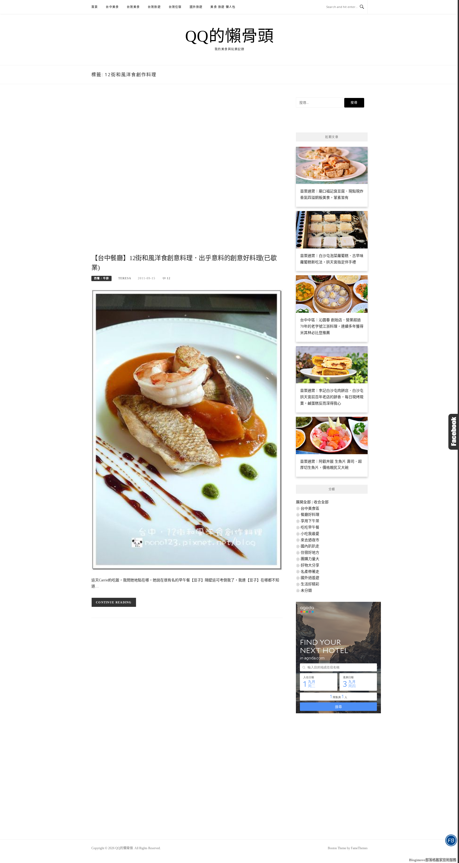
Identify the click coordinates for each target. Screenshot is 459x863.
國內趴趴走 (310, 546)
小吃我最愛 (310, 534)
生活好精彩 (310, 584)
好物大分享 (310, 565)
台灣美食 (133, 6)
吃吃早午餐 (310, 527)
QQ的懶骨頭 (229, 36)
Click (453, 432)
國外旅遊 (196, 6)
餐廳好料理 (310, 515)
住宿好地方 (310, 553)
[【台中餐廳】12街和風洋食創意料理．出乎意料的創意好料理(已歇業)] (187, 430)
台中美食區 (310, 508)
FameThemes (359, 848)
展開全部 (303, 502)
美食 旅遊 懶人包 (222, 6)
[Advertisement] (187, 175)
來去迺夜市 (310, 540)
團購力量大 (310, 559)
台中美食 (112, 6)
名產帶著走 (310, 572)
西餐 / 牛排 (101, 278)
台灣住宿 (175, 6)
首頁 (94, 6)
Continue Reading (114, 602)
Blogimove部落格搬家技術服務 (432, 860)
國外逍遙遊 (310, 578)
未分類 (306, 590)
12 (169, 278)
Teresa (124, 278)
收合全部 (321, 502)
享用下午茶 (310, 521)
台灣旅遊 (154, 6)
